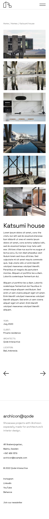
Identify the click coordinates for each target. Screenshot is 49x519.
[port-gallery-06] (24, 107)
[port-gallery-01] (24, 75)
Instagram (8, 478)
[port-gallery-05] (24, 201)
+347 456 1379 (10, 453)
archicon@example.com (15, 457)
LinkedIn (7, 483)
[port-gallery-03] (24, 138)
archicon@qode (18, 416)
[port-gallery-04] (24, 170)
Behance (7, 492)
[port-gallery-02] (24, 44)
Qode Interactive (11, 342)
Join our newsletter (12, 502)
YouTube (7, 487)
